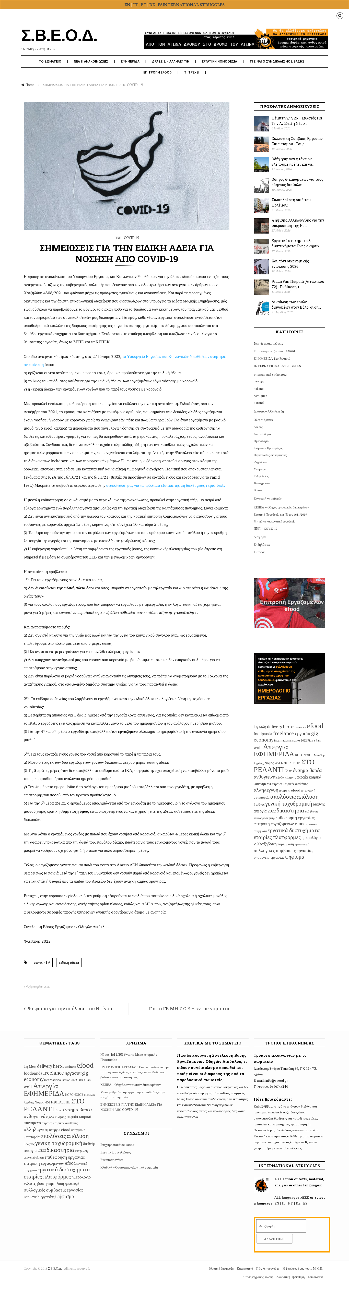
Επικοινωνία (315, 1277)
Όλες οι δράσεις (263, 420)
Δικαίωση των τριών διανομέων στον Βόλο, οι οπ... (296, 304)
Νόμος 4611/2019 (277, 762)
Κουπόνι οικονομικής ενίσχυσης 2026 (290, 264)
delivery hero (279, 726)
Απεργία (275, 746)
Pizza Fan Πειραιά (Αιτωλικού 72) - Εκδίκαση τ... (298, 284)
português (260, 396)
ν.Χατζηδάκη (265, 844)
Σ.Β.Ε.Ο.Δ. (55, 1268)
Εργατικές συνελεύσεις (115, 1152)
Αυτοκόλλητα (262, 434)
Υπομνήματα (261, 469)
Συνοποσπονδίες (111, 1159)
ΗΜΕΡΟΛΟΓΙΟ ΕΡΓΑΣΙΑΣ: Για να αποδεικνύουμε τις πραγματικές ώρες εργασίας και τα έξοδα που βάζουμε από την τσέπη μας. (134, 1072)
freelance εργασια (291, 733)
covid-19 (42, 962)
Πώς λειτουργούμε (267, 1268)
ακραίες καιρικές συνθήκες (290, 783)
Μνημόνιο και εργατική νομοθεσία (274, 521)
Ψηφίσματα (260, 462)
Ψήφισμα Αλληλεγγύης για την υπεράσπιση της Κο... (298, 223)
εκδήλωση (311, 811)
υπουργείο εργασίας (269, 857)
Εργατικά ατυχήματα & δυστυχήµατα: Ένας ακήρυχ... (297, 243)
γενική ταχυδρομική (288, 803)
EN (127, 4)
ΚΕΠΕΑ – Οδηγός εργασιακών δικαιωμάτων (281, 507)
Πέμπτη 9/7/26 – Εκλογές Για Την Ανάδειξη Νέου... (297, 121)
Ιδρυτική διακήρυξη (221, 1268)
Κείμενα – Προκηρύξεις (268, 448)
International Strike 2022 (270, 374)
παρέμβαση (285, 844)
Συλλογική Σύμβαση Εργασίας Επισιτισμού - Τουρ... (297, 141)
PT (143, 4)
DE (152, 4)
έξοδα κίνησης (286, 777)
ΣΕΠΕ (295, 762)
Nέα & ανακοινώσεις (268, 343)
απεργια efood (289, 790)
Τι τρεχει (191, 72)
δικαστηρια (290, 810)
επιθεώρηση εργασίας (294, 817)
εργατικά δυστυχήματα (293, 830)
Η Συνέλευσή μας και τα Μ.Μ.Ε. (303, 1268)
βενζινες (259, 804)
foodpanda (263, 733)
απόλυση (308, 796)
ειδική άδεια (69, 962)
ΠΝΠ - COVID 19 (126, 237)
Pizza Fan (314, 740)
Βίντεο (258, 490)
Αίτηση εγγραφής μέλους (257, 1277)
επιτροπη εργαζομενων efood (280, 823)
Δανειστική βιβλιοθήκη (290, 1277)
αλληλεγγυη (266, 789)
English (259, 382)
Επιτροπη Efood (157, 72)
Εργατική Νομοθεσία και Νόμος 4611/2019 (280, 514)
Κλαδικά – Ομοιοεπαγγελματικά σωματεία (129, 1167)
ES (160, 4)
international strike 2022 (290, 740)
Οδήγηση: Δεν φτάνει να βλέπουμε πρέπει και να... (293, 161)
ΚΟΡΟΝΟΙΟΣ (304, 755)
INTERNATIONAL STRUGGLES (193, 4)
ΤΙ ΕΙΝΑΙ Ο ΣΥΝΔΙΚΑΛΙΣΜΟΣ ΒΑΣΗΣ (277, 61)
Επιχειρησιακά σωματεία (117, 1144)
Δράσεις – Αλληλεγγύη (269, 411)
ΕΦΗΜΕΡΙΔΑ (130, 61)
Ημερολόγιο (261, 441)
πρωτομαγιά (302, 844)
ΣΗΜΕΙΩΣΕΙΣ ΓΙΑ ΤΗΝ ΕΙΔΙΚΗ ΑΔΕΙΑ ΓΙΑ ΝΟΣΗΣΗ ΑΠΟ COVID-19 (131, 1107)
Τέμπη (288, 771)
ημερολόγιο (311, 837)
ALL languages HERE (291, 1197)
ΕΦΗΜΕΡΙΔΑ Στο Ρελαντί (272, 358)
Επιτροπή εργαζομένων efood (274, 351)
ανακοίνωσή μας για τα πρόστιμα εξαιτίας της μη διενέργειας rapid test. (165, 485)
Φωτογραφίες (262, 483)
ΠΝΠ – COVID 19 (265, 528)
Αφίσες (258, 427)
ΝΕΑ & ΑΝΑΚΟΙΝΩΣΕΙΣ (91, 61)
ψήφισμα (294, 856)
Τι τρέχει (259, 552)
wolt (258, 747)
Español (259, 403)
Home (30, 84)
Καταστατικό (245, 1268)
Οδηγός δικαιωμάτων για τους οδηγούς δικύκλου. (297, 182)
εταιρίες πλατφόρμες (277, 837)
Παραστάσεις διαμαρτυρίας (270, 455)
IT (135, 4)
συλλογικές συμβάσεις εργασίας (283, 850)
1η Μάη (260, 726)
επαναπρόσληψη (264, 818)
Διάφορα (260, 536)
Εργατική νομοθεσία (268, 498)
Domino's (299, 727)
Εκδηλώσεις (261, 476)
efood (315, 725)
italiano (258, 389)
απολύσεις (283, 796)
